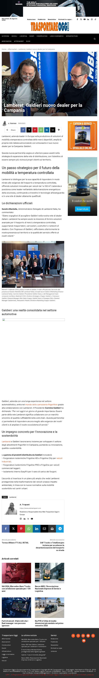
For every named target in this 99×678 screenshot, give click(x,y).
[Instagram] (92, 19)
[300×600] (82, 218)
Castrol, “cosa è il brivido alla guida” (33, 655)
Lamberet (6, 441)
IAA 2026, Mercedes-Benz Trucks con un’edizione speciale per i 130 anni (16, 588)
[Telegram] (60, 529)
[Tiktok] (95, 19)
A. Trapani (12, 123)
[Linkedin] (88, 19)
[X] (29, 129)
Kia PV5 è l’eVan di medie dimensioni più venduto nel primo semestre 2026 (49, 623)
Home (4, 49)
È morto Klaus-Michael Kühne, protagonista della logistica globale (33, 651)
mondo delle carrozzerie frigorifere (41, 404)
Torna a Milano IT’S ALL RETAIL (15, 543)
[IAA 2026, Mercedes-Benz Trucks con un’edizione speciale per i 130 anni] (16, 573)
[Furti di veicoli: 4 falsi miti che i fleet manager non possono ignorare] (16, 607)
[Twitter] (81, 19)
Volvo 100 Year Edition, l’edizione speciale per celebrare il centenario (33, 645)
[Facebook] (77, 19)
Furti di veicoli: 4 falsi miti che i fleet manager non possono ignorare (15, 623)
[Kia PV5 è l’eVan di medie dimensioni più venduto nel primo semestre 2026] (49, 607)
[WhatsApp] (40, 129)
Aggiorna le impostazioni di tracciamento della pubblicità (74, 675)
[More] (58, 129)
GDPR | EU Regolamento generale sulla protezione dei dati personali (29, 675)
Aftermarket (12, 49)
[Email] (52, 129)
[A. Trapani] (5, 123)
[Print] (52, 529)
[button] (94, 38)
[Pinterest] (35, 129)
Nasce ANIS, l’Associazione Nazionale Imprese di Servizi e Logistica (48, 588)
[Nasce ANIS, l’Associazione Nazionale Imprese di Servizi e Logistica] (49, 573)
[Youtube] (84, 19)
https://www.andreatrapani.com (30, 508)
